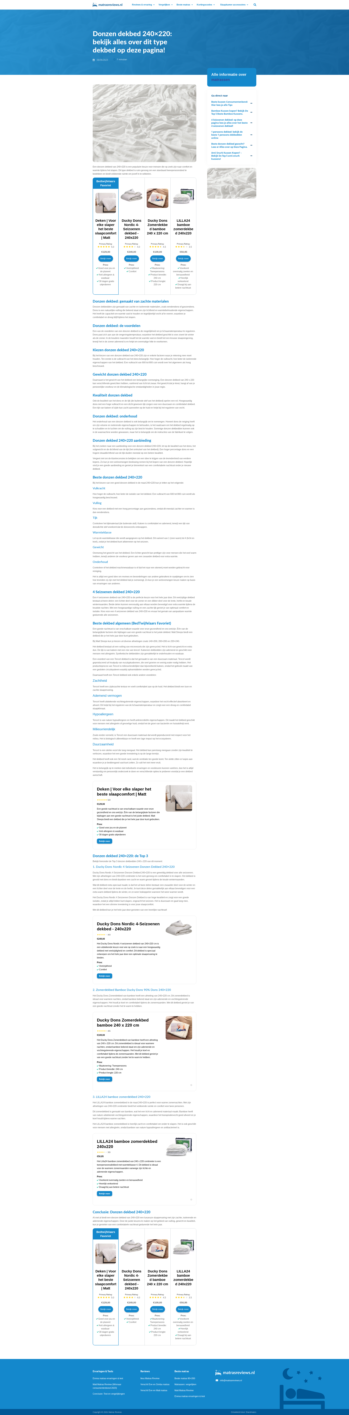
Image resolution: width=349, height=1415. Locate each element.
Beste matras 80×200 (184, 1378)
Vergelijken (164, 5)
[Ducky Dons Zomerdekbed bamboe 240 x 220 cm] (157, 207)
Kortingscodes (204, 5)
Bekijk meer (105, 258)
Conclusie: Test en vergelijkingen (109, 1394)
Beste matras (183, 5)
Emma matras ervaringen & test (108, 1378)
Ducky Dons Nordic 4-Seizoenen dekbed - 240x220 (131, 229)
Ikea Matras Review (150, 1378)
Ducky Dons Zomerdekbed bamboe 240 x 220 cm (157, 227)
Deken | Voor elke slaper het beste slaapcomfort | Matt (105, 229)
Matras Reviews (115, 1412)
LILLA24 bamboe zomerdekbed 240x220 (183, 227)
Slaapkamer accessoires (233, 5)
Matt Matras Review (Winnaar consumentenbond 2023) (107, 1386)
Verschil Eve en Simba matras (154, 1384)
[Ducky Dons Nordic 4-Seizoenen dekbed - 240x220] (131, 201)
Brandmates (251, 1412)
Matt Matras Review (184, 1390)
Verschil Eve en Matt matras (153, 1390)
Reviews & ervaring (142, 5)
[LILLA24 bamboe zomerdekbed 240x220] (183, 203)
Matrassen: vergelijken (185, 1384)
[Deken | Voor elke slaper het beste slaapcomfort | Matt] (105, 212)
